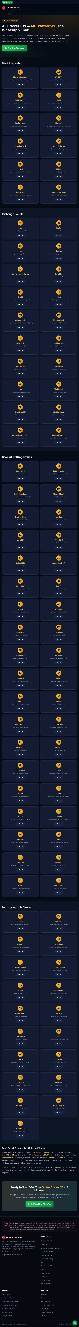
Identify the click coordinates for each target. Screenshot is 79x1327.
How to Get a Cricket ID (9, 1305)
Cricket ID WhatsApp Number (50, 1248)
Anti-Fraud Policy (46, 1255)
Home (3, 14)
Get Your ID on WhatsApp (14, 48)
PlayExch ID (44, 1276)
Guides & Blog (6, 1294)
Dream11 (52, 1158)
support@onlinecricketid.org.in (12, 1255)
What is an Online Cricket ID (11, 1301)
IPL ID (46, 1155)
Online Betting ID (46, 1241)
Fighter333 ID (45, 1280)
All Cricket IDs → (46, 1284)
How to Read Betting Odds (10, 1298)
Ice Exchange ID (46, 1273)
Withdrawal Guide (8, 1308)
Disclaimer (44, 1308)
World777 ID (45, 1262)
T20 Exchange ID (46, 1266)
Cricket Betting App (47, 1252)
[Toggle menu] (75, 8)
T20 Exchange (34, 1155)
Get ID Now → (7, 2)
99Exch (14, 1155)
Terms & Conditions (47, 1305)
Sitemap (43, 1316)
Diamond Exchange (41, 1152)
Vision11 (61, 1158)
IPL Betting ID (45, 1244)
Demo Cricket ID (7, 1312)
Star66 (10, 1158)
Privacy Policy (45, 1301)
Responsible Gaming (47, 1312)
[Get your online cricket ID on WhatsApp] (74, 1322)
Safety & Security (7, 1316)
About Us (44, 1294)
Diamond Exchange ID (48, 1259)
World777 (5, 1155)
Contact (43, 1298)
